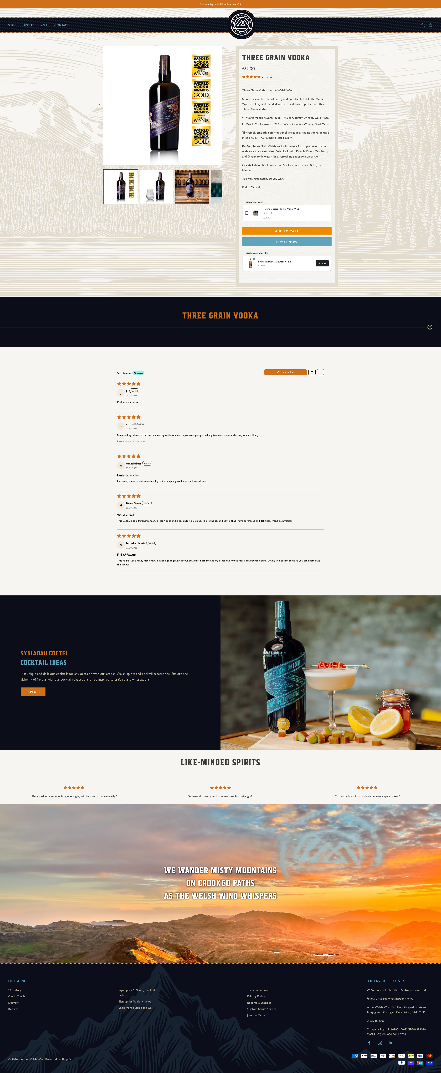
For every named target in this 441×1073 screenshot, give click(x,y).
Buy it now (287, 242)
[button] (251, 77)
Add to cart (287, 231)
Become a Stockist (259, 1002)
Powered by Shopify (58, 1059)
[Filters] (312, 372)
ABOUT (28, 25)
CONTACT (61, 25)
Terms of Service (258, 990)
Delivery (13, 1002)
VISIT (44, 25)
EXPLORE (33, 692)
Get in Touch (16, 996)
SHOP (12, 25)
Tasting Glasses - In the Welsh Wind (281, 208)
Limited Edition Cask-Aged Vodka (274, 261)
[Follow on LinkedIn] (390, 1042)
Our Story (14, 990)
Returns (13, 1008)
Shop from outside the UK (135, 1007)
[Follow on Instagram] (379, 1042)
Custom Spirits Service (261, 1008)
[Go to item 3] (192, 186)
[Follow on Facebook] (369, 1042)
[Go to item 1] (120, 186)
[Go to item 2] (156, 186)
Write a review (285, 372)
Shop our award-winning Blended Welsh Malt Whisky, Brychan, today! (220, 4)
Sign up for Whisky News (135, 1001)
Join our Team (256, 1015)
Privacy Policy (256, 996)
